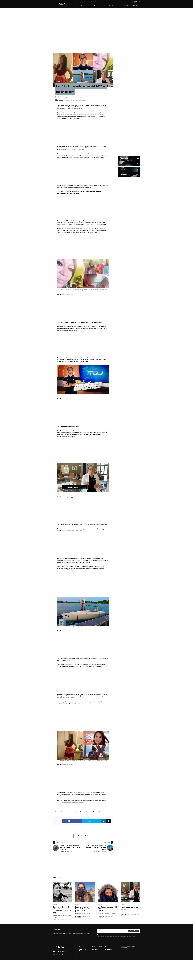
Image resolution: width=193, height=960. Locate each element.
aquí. (72, 631)
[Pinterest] (62, 954)
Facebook (59, 150)
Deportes (71, 811)
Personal (58, 81)
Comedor (63, 811)
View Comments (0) (83, 835)
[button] (53, 4)
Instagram (65, 150)
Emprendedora (80, 811)
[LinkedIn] (59, 954)
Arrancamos (108, 949)
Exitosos (88, 811)
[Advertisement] (96, 18)
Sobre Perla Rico (82, 950)
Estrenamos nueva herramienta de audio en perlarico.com (83, 909)
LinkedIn (81, 150)
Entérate (96, 946)
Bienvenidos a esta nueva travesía (129, 908)
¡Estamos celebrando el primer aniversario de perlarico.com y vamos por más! (62, 910)
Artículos (56, 811)
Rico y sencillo (83, 946)
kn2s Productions (90, 117)
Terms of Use (124, 949)
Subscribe (133, 931)
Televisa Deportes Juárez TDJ (74, 360)
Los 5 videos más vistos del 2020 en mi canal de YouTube (107, 909)
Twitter (71, 150)
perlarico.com (83, 146)
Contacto (95, 949)
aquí (72, 295)
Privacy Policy (131, 949)
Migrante (101, 811)
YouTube (128, 5)
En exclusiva (108, 946)
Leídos (95, 811)
